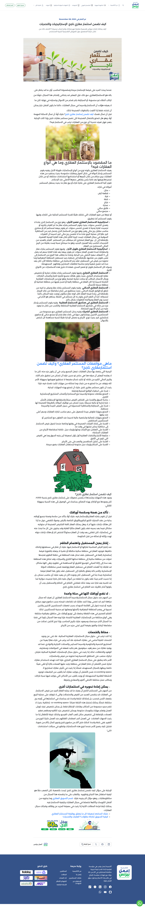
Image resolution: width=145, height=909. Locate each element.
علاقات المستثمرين (75, 878)
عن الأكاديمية (76, 871)
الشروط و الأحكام (61, 881)
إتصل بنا (78, 874)
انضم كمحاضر (9, 5)
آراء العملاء (63, 878)
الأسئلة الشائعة (62, 884)
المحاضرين (63, 871)
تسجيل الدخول (20, 5)
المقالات (64, 874)
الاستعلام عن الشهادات (77, 882)
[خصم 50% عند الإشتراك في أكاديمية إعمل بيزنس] (72, 825)
